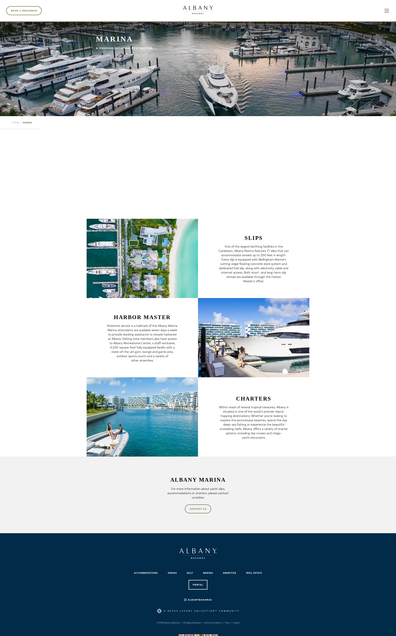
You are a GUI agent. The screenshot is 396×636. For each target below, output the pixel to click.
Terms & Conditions (213, 622)
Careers (236, 622)
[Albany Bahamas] (198, 10)
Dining (172, 572)
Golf (190, 572)
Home (15, 122)
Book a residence (24, 10)
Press (227, 622)
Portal (198, 585)
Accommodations (146, 572)
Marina (208, 572)
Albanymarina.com (198, 212)
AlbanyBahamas (200, 600)
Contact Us (198, 509)
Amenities (229, 572)
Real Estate (254, 572)
